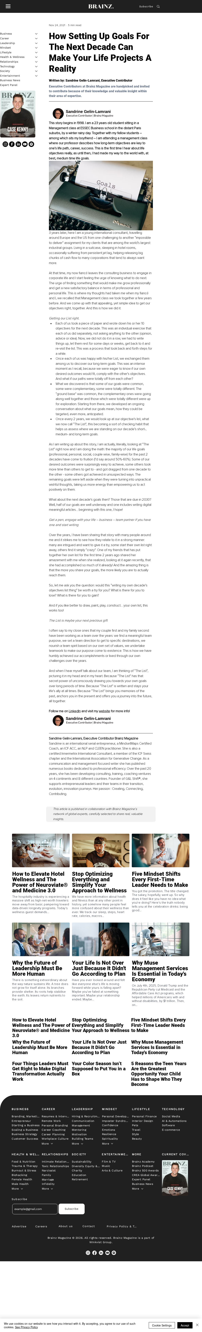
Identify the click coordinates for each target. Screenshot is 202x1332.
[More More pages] (52, 1144)
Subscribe (146, 6)
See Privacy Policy (26, 1327)
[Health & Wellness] (36, 57)
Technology (7, 66)
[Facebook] (12, 144)
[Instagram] (5, 144)
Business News (10, 80)
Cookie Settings (162, 1325)
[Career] (36, 38)
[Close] (197, 1325)
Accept (185, 1325)
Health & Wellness (12, 56)
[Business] (36, 33)
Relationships (9, 61)
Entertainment (10, 75)
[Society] (36, 71)
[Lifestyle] (36, 52)
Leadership (7, 43)
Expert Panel (8, 85)
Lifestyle (5, 52)
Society (5, 70)
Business (6, 33)
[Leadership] (36, 43)
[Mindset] (36, 47)
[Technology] (36, 66)
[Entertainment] (36, 75)
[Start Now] (40, 890)
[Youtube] (25, 144)
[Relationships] (36, 61)
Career (4, 38)
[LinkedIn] (18, 144)
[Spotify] (31, 144)
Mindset (5, 47)
